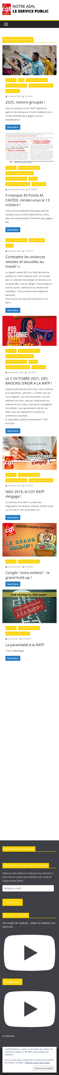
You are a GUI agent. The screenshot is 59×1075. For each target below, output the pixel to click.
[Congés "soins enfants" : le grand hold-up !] (29, 540)
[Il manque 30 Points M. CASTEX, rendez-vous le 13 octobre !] (29, 148)
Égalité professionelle (37, 80)
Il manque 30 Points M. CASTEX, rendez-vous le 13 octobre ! (27, 200)
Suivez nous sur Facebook (19, 848)
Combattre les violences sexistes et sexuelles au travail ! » (25, 261)
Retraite (33, 179)
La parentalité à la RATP (24, 644)
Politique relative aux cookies (37, 1062)
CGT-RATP (29, 96)
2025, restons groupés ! (25, 102)
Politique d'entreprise (16, 86)
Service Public (13, 91)
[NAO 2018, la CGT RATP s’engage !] (29, 453)
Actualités (11, 80)
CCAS (21, 80)
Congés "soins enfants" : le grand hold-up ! (27, 575)
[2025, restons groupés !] (29, 60)
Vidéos (9, 246)
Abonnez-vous (13, 902)
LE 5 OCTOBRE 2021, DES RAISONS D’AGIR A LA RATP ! (28, 381)
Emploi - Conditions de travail (20, 173)
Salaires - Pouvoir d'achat (41, 86)
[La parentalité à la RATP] (29, 606)
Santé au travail (37, 240)
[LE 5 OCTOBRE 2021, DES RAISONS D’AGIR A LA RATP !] (29, 331)
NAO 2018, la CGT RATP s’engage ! (24, 494)
